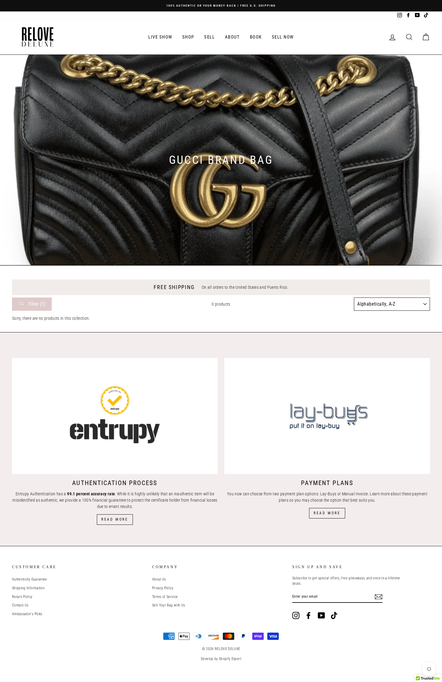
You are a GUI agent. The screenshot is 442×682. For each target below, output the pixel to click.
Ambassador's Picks (27, 614)
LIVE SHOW (160, 37)
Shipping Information (28, 588)
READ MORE (327, 513)
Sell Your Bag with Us (168, 605)
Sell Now (283, 37)
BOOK (256, 37)
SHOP (188, 37)
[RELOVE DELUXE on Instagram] (295, 615)
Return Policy (22, 597)
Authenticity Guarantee (29, 579)
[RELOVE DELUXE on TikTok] (334, 615)
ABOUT (232, 37)
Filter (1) (36, 304)
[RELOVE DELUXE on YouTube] (321, 615)
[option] (221, 5)
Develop (207, 659)
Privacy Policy (162, 588)
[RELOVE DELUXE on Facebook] (308, 615)
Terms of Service (165, 597)
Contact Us (20, 605)
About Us (159, 579)
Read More (114, 519)
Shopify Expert (230, 659)
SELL (209, 37)
